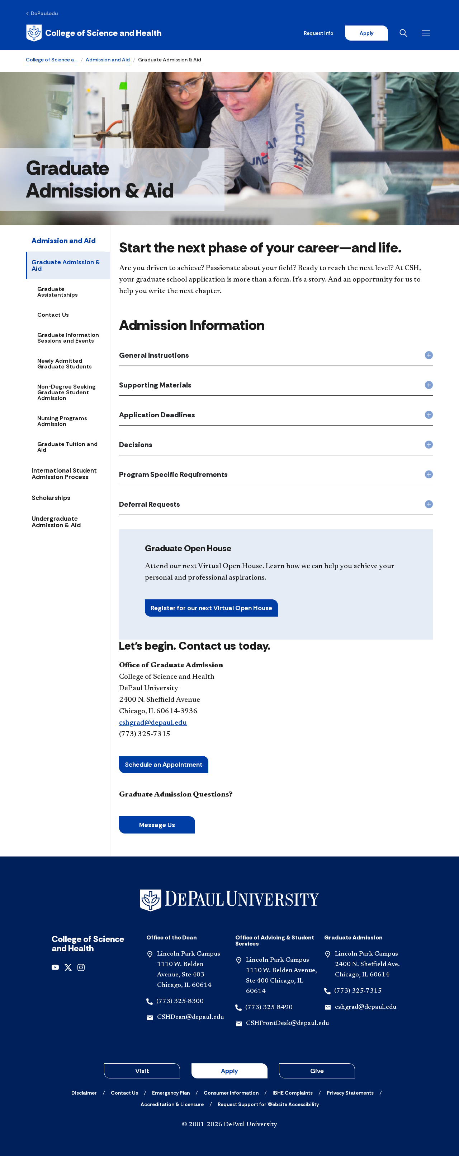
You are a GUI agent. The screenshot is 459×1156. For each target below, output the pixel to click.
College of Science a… (51, 59)
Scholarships (51, 497)
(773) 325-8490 (269, 1007)
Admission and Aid (108, 59)
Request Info (318, 33)
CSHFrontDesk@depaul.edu (287, 1023)
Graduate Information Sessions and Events (68, 337)
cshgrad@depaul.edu (153, 722)
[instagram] (81, 966)
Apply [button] (229, 1071)
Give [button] (317, 1071)
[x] (68, 966)
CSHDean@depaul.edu (190, 1017)
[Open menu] (427, 33)
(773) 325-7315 (358, 991)
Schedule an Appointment (164, 764)
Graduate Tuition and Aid (67, 447)
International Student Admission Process (64, 473)
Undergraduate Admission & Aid (56, 521)
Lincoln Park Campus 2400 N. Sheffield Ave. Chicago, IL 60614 (367, 964)
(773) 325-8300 (180, 1001)
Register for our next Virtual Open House (211, 608)
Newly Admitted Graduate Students (64, 363)
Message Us (157, 825)
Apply (366, 33)
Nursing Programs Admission (62, 421)
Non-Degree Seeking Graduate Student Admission (66, 392)
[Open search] (404, 33)
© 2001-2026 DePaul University (229, 1125)
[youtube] (55, 966)
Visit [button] (142, 1071)
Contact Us (53, 315)
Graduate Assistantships (57, 291)
